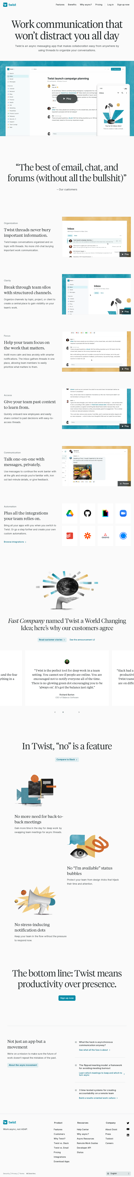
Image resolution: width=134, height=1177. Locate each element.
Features (58, 1129)
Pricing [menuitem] (98, 4)
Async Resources (85, 1138)
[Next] (79, 712)
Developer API (84, 1148)
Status (80, 1152)
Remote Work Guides (87, 1143)
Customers (59, 1134)
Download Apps (61, 1161)
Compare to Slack (66, 759)
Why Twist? (59, 1138)
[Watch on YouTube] (128, 1129)
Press (108, 1134)
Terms (21, 1174)
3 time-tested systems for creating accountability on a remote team (97, 1092)
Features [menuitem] (60, 4)
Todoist (109, 1138)
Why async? (83, 1134)
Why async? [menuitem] (86, 4)
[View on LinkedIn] (128, 1135)
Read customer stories (50, 639)
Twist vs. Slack (61, 1143)
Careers (109, 1143)
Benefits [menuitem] (72, 4)
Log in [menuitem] (110, 4)
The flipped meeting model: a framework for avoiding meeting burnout (100, 1067)
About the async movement (23, 1065)
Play (68, 98)
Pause (126, 483)
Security (6, 1174)
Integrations (60, 1157)
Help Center (83, 1129)
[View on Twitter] (128, 1123)
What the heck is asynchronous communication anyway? (96, 1043)
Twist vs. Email (61, 1148)
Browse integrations (14, 542)
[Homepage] (15, 1122)
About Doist (111, 1129)
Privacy (15, 1174)
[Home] (9, 5)
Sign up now (123, 4)
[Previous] (55, 712)
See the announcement (81, 639)
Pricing (57, 1152)
